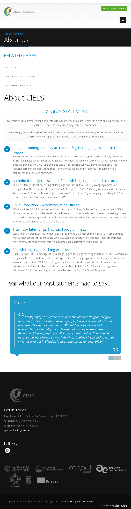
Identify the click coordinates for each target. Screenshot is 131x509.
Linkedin (7, 450)
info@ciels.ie (22, 430)
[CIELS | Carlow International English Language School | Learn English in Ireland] (19, 10)
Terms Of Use (67, 501)
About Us (18, 33)
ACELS (85, 189)
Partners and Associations (20, 76)
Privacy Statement (86, 501)
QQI (77, 189)
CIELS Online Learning (114, 8)
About (7, 33)
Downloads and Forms (18, 85)
